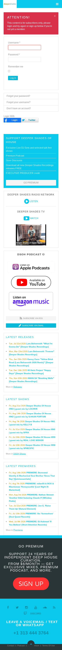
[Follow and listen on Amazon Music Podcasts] (31, 301)
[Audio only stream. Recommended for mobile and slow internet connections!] (26, 201)
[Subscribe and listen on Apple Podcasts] (31, 267)
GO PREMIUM (31, 182)
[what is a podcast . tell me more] (43, 254)
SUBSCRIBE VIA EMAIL (32, 325)
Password (14, 54)
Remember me (15, 66)
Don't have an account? (19, 108)
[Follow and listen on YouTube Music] (31, 282)
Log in (13, 78)
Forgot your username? (18, 102)
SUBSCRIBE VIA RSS (32, 318)
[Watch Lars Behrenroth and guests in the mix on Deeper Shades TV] (26, 218)
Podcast (21, 645)
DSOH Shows (19, 454)
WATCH (34, 218)
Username (14, 42)
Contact (10, 645)
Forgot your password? (18, 96)
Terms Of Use (48, 645)
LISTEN (34, 201)
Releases (17, 387)
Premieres (18, 530)
